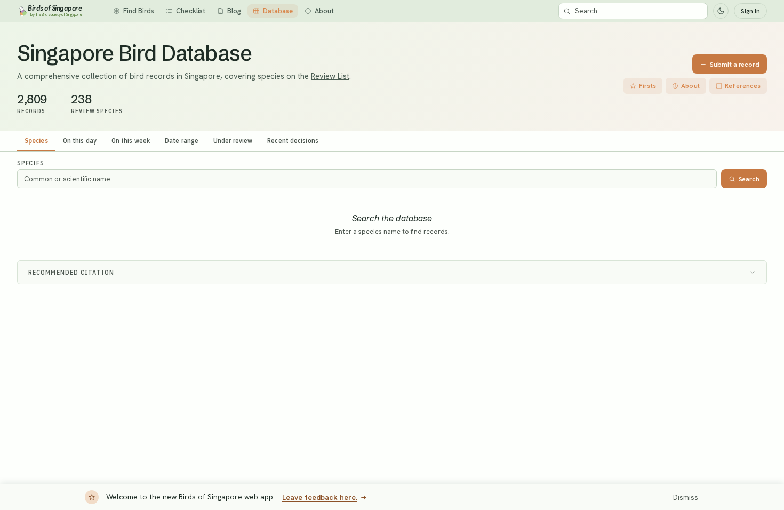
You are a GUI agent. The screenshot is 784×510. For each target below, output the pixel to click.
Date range (181, 140)
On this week (130, 140)
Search (749, 179)
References (743, 86)
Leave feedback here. (319, 497)
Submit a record (734, 64)
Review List (330, 76)
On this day (80, 140)
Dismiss (685, 497)
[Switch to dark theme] (721, 11)
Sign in (750, 11)
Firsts (647, 86)
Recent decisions (292, 140)
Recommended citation (71, 272)
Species (36, 140)
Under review (232, 140)
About (690, 86)
